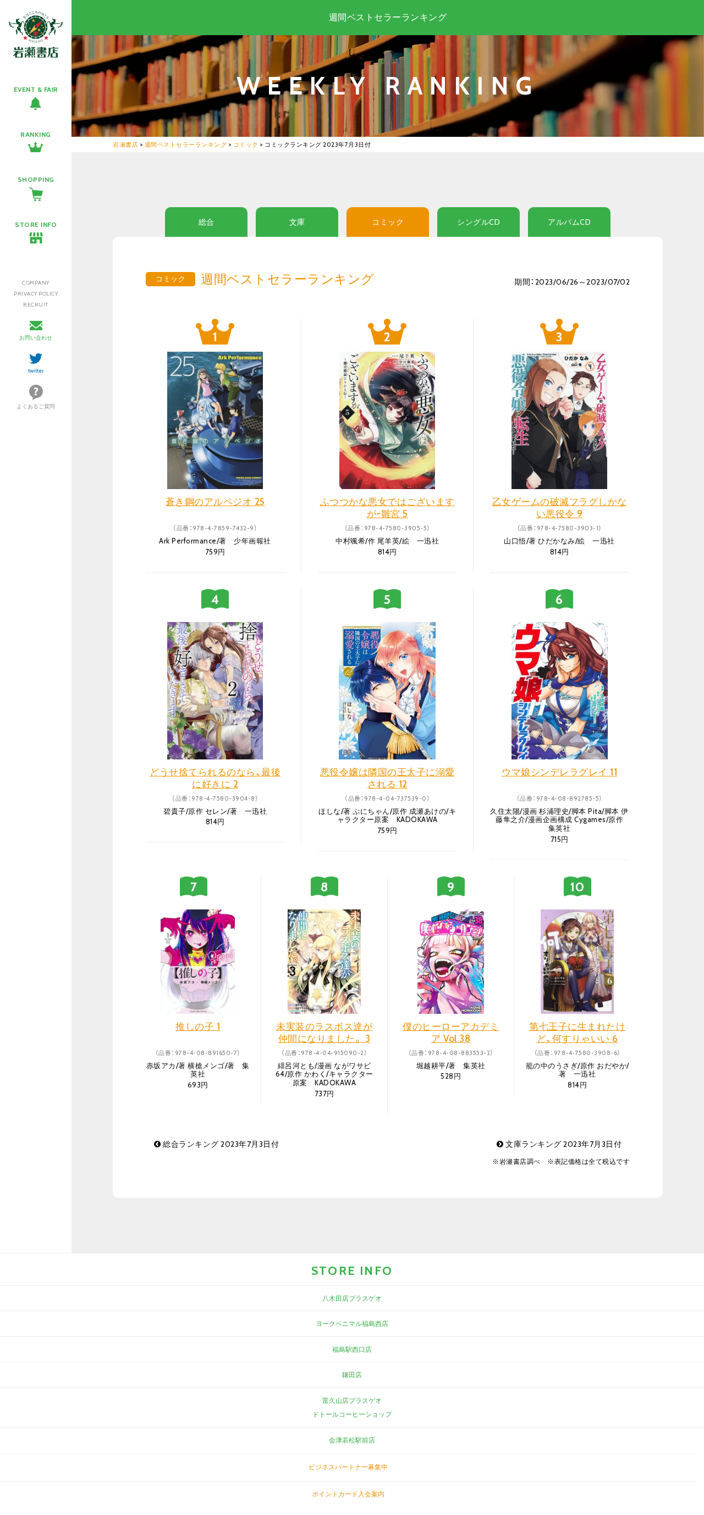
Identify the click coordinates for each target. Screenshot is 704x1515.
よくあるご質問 (35, 406)
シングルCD (478, 222)
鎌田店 (352, 1374)
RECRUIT (35, 304)
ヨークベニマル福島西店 (352, 1323)
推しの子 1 (197, 1026)
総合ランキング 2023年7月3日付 (220, 1144)
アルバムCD (569, 222)
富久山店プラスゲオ (352, 1400)
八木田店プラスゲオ (352, 1298)
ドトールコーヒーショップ (352, 1414)
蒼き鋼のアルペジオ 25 (215, 501)
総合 (207, 222)
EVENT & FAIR (36, 89)
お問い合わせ (35, 337)
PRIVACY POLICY (36, 293)
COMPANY (36, 282)
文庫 (297, 222)
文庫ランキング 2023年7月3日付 (563, 1144)
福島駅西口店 (352, 1349)
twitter (36, 370)
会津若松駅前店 (352, 1440)
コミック (388, 222)
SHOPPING (36, 179)
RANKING (35, 134)
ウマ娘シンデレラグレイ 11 (559, 772)
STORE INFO (36, 224)
